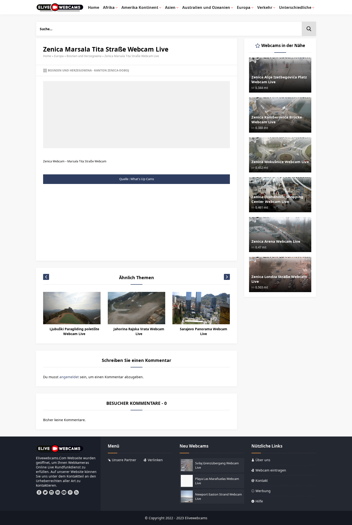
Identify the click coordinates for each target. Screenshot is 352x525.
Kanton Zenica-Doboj (111, 70)
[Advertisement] (136, 114)
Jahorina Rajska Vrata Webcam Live (139, 331)
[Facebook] (39, 492)
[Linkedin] (57, 492)
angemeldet (69, 377)
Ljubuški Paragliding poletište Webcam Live (74, 331)
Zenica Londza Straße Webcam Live (279, 279)
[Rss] (76, 492)
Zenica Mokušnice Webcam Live (280, 161)
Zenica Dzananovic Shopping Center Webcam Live (277, 199)
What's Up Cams (142, 179)
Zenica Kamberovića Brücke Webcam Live (276, 119)
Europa (59, 56)
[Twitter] (45, 492)
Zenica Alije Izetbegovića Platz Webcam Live (279, 79)
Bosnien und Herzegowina (84, 56)
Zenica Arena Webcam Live (275, 241)
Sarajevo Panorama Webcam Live (203, 331)
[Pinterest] (70, 492)
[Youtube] (64, 492)
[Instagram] (51, 492)
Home (47, 56)
